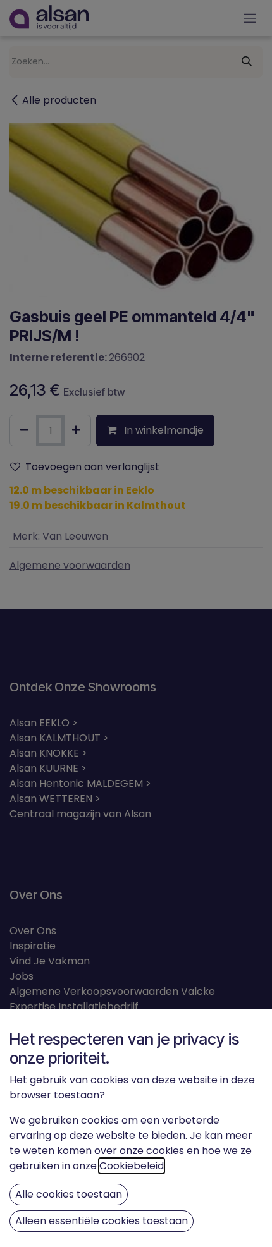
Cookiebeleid (131, 1166)
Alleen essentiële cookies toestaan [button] (101, 1221)
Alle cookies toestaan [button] (68, 1194)
